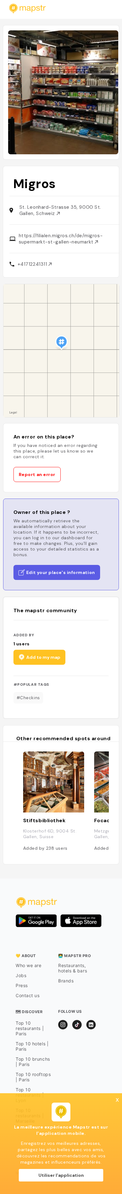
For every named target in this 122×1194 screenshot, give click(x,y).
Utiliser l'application (61, 1175)
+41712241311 (33, 264)
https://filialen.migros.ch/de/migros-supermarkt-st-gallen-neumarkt (61, 239)
